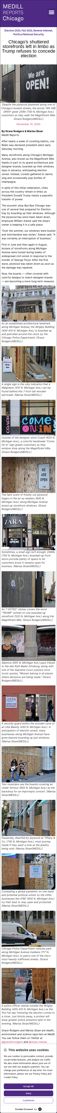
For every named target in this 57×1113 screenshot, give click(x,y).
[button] (51, 12)
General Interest (42, 30)
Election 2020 (12, 30)
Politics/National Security (28, 34)
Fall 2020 (27, 30)
